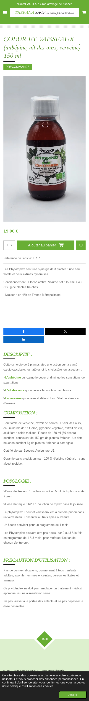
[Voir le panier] (84, 12)
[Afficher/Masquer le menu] (5, 12)
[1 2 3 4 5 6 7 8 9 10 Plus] (9, 245)
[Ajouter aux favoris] (81, 245)
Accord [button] (72, 694)
